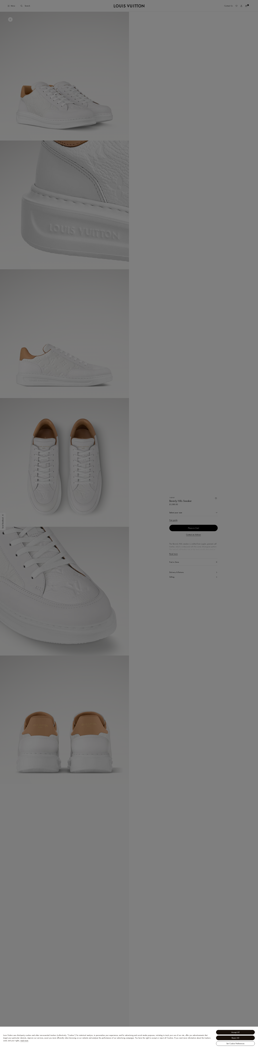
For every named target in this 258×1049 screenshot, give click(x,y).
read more (24, 1040)
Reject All (235, 1038)
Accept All (235, 1032)
